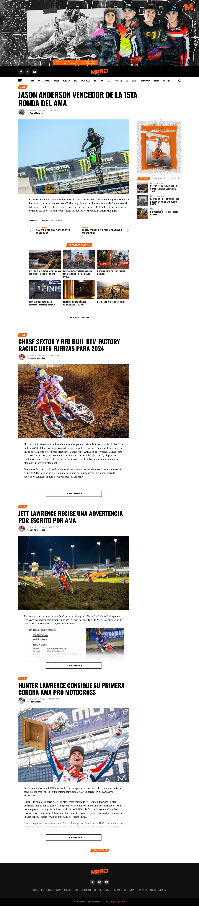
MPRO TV (166, 80)
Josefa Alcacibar (37, 358)
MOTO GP (66, 80)
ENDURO (47, 80)
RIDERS (156, 80)
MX (39, 80)
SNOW (134, 80)
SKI (127, 80)
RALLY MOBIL (85, 80)
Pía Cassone (35, 702)
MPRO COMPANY (117, 902)
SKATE (109, 80)
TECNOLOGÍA (145, 80)
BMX (101, 80)
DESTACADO (57, 221)
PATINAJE (118, 80)
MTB (75, 80)
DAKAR (56, 80)
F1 (95, 80)
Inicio (31, 80)
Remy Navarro (36, 113)
